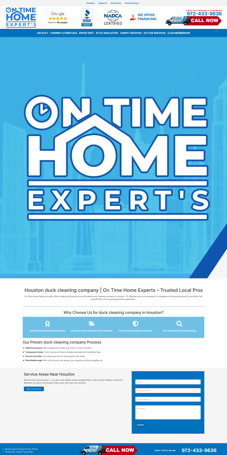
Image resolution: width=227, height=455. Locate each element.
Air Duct (42, 33)
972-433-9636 (204, 14)
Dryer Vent (86, 33)
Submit (140, 425)
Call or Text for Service (139, 450)
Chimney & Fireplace (63, 33)
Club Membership (178, 33)
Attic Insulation (107, 33)
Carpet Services (131, 33)
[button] (58, 17)
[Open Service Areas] (139, 3)
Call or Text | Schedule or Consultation (204, 10)
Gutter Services (155, 33)
